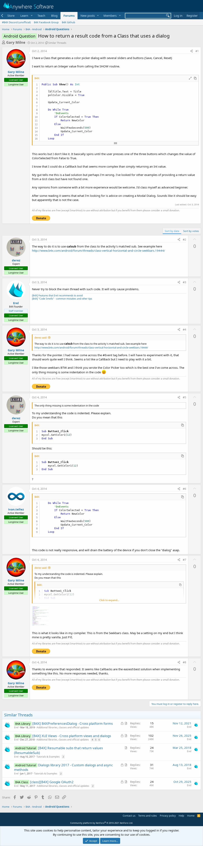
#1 (197, 51)
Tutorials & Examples (48, 756)
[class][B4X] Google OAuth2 (52, 782)
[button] (25, 15)
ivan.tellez (16, 509)
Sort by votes (191, 231)
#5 (184, 397)
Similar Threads (57, 43)
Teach (41, 15)
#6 (184, 489)
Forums (69, 15)
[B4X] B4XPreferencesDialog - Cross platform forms (72, 723)
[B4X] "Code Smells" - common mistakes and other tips (62, 298)
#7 (184, 560)
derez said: (40, 337)
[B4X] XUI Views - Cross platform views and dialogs (71, 735)
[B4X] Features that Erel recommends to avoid (57, 295)
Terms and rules (147, 815)
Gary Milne (15, 42)
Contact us (129, 815)
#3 (184, 282)
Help (181, 815)
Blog (54, 15)
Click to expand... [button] (109, 600)
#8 (184, 662)
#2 (184, 239)
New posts (87, 15)
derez (16, 260)
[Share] (191, 51)
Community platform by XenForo (101, 822)
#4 (184, 329)
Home (190, 815)
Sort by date (172, 231)
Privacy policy (168, 815)
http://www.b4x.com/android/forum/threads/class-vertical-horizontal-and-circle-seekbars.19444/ (98, 250)
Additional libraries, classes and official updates (63, 727)
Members (110, 15)
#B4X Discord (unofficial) (16, 22)
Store (10, 15)
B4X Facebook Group (46, 22)
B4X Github (68, 22)
